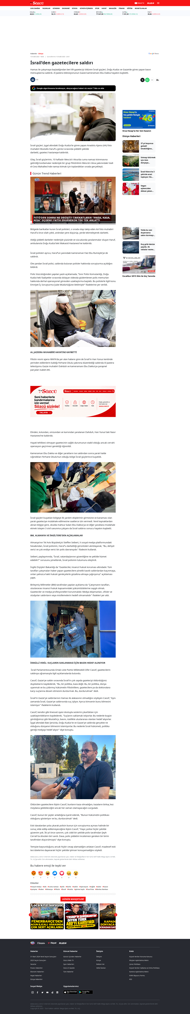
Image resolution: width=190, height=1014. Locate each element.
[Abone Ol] (154, 53)
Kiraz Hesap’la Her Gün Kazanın (136, 131)
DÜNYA (74, 8)
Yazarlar (33, 964)
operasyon (84, 887)
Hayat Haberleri (36, 975)
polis (62, 887)
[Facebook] (37, 992)
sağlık (92, 887)
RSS (130, 979)
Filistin (57, 889)
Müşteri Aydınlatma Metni (139, 960)
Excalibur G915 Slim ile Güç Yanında (138, 276)
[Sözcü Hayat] (52, 943)
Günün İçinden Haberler (72, 957)
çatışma (34, 889)
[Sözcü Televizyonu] (32, 943)
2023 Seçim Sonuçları (38, 960)
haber (41, 889)
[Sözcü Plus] (63, 943)
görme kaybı (80, 889)
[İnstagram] (32, 992)
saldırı (75, 887)
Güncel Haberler (70, 951)
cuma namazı (54, 887)
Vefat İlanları (101, 968)
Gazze (106, 887)
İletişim (99, 957)
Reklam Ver (100, 964)
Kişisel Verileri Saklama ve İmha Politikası (144, 968)
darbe (69, 887)
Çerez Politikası (134, 964)
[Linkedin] (57, 992)
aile (45, 887)
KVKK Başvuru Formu (137, 975)
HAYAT (104, 8)
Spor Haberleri (68, 964)
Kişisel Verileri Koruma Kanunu (140, 957)
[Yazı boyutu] (157, 80)
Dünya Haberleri (131, 136)
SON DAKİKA (35, 8)
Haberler (34, 951)
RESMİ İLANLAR (141, 8)
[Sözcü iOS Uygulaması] (70, 992)
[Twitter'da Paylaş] (142, 80)
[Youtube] (47, 992)
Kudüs (70, 889)
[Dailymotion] (52, 992)
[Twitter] (42, 992)
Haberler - (34, 54)
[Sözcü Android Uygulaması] (85, 992)
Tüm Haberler (68, 972)
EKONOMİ (65, 8)
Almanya (49, 889)
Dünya (40, 54)
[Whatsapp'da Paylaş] (147, 80)
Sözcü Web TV (68, 960)
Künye (98, 960)
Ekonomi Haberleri (37, 972)
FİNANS (122, 8)
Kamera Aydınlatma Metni (139, 972)
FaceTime (90, 889)
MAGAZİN (112, 8)
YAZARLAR (46, 8)
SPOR (97, 8)
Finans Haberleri (36, 968)
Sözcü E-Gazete (69, 968)
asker (99, 887)
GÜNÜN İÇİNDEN (86, 8)
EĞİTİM (129, 8)
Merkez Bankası (102, 889)
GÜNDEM (56, 8)
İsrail (64, 889)
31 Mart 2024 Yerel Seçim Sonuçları (43, 957)
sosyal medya (36, 887)
